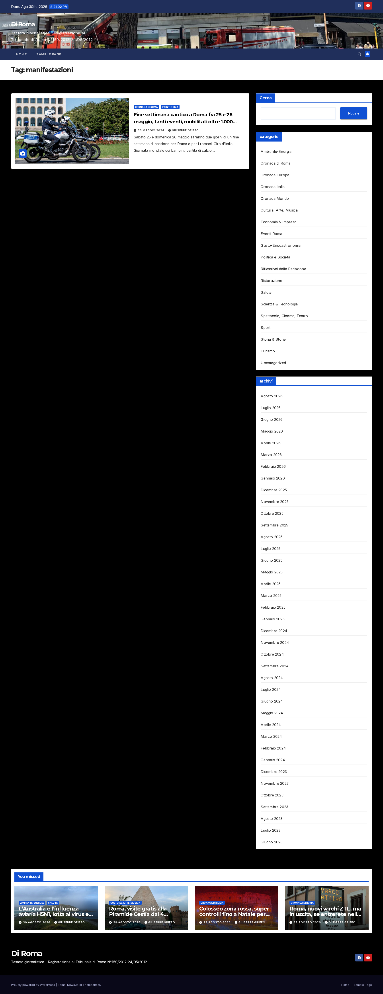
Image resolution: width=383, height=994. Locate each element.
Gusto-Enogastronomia (281, 245)
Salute (266, 292)
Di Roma (23, 24)
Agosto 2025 (271, 537)
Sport (265, 327)
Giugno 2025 (271, 560)
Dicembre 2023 (274, 771)
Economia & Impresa (278, 222)
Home (21, 54)
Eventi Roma (170, 107)
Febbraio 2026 (273, 466)
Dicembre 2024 (274, 631)
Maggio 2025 (272, 572)
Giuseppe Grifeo (185, 130)
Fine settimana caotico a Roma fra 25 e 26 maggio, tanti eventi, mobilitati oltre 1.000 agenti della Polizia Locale (183, 122)
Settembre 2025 (274, 525)
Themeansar (91, 984)
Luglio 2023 (270, 830)
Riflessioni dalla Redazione (283, 269)
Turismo (268, 351)
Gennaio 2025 (272, 619)
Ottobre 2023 (272, 795)
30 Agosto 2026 (37, 922)
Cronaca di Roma (146, 107)
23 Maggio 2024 (151, 130)
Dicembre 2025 (274, 490)
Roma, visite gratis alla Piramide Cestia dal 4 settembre (138, 914)
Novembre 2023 (275, 783)
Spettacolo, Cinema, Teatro (284, 316)
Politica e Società (275, 257)
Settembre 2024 (275, 666)
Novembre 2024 (275, 642)
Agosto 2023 (271, 818)
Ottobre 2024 (272, 654)
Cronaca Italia (273, 186)
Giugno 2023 (271, 842)
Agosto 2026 (272, 396)
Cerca (266, 97)
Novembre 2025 (275, 501)
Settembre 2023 (274, 807)
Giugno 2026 (272, 419)
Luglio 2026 (271, 408)
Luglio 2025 (270, 548)
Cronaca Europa (275, 175)
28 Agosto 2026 (217, 922)
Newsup (72, 984)
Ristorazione (271, 280)
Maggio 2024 (272, 713)
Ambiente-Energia (276, 151)
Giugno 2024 (272, 701)
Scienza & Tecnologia (279, 304)
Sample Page (48, 54)
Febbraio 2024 (273, 748)
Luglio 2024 (271, 689)
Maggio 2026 (272, 431)
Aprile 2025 (270, 584)
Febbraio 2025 (273, 607)
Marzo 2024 (271, 736)
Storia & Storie (273, 339)
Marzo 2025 (271, 595)
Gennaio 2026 (273, 478)
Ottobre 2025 (272, 513)
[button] (359, 54)
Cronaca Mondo (275, 198)
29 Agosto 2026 (127, 922)
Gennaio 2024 (273, 760)
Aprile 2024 (271, 724)
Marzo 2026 (271, 454)
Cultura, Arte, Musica (279, 210)
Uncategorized (273, 363)
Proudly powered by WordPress (33, 984)
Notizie (353, 113)
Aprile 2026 (271, 443)
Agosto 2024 (272, 678)
